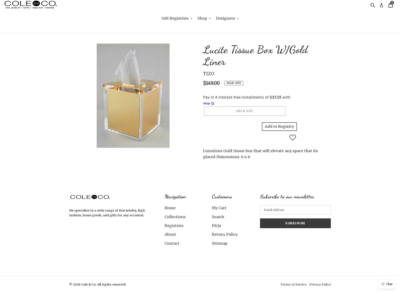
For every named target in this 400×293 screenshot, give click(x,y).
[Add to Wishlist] (293, 137)
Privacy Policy (320, 284)
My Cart (219, 207)
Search (218, 216)
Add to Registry (279, 126)
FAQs (216, 225)
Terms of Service (293, 284)
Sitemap (220, 243)
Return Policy (225, 234)
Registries (174, 225)
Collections (175, 216)
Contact (172, 243)
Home (170, 207)
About (170, 234)
